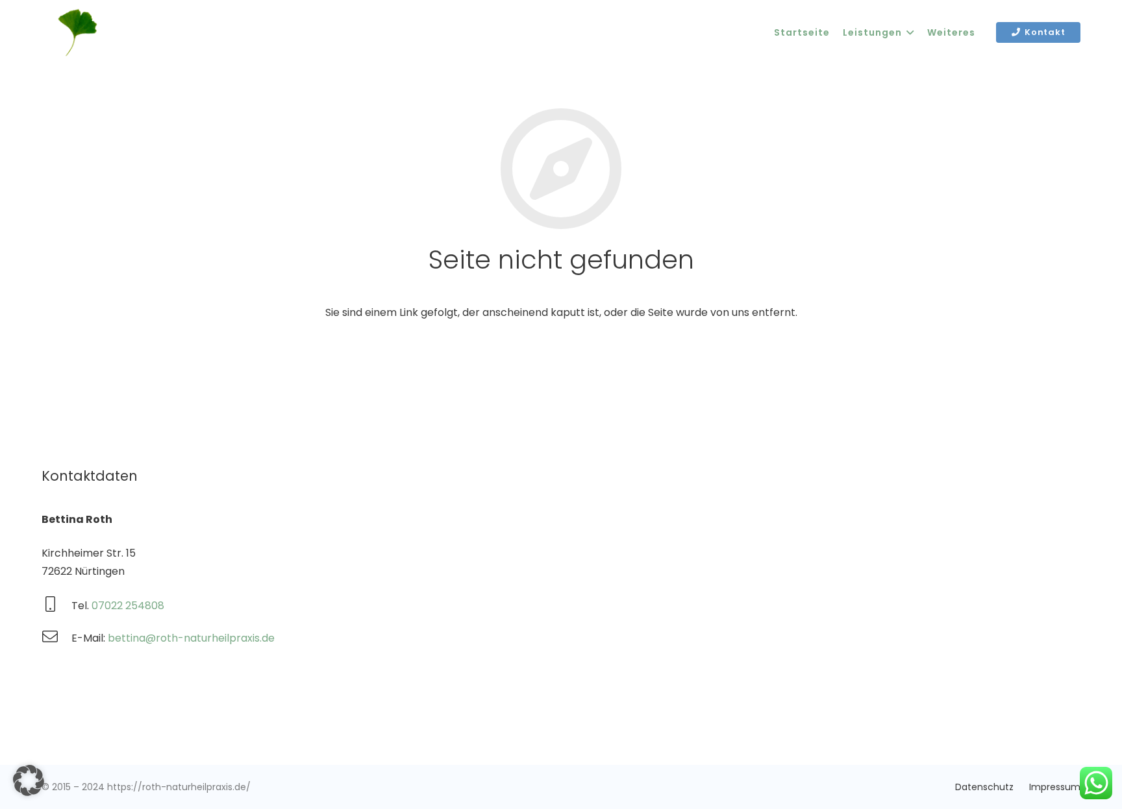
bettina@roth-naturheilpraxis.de (191, 638)
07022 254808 (128, 605)
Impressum (1054, 786)
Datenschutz (984, 786)
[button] (28, 780)
